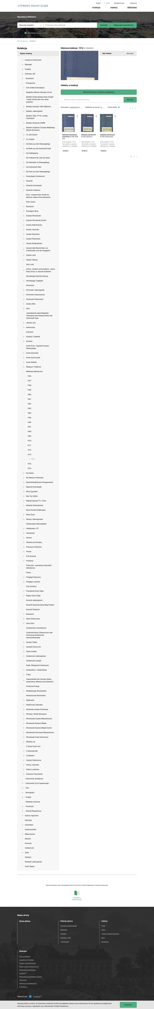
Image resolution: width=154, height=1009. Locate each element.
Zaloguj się (133, 3)
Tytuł (103, 926)
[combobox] (70, 25)
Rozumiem (128, 1005)
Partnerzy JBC (65, 938)
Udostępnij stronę (119, 3)
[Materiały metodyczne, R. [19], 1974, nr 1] (87, 123)
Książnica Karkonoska (68, 926)
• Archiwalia (64, 942)
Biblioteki (63, 930)
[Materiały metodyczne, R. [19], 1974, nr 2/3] (106, 123)
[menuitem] (33, 60)
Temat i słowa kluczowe (110, 934)
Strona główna (22, 41)
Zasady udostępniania (27, 963)
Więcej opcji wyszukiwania (123, 25)
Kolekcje (96, 7)
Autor (103, 930)
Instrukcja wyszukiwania (129, 32)
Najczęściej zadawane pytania (30, 977)
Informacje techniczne (27, 970)
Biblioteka (132, 7)
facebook (37, 996)
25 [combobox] (101, 107)
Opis (103, 938)
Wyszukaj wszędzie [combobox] (26, 25)
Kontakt (22, 973)
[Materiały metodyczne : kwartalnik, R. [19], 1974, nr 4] (68, 123)
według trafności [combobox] (75, 107)
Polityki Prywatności (61, 1006)
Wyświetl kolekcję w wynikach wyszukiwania (98, 92)
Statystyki (23, 980)
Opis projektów (24, 957)
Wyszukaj (103, 25)
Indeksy (114, 7)
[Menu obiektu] (77, 116)
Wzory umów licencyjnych (28, 967)
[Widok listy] (118, 107)
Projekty (63, 934)
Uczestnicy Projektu (26, 960)
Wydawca (105, 942)
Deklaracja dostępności (28, 983)
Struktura (65, 151)
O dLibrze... (23, 987)
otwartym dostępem (43, 33)
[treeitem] (38, 60)
